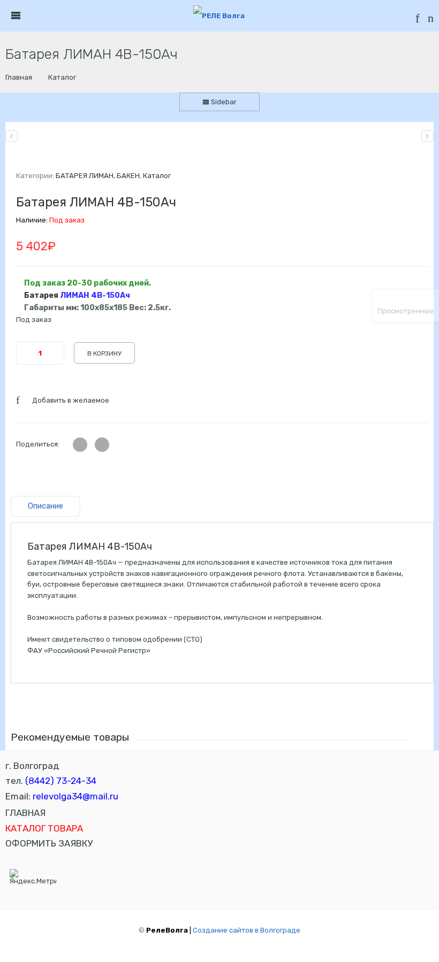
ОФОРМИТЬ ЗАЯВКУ (49, 843)
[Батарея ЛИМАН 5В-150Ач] (427, 136)
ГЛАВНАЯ (25, 812)
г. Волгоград (32, 765)
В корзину (104, 353)
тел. (50, 780)
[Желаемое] (417, 20)
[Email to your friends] (102, 444)
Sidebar (223, 102)
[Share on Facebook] (80, 444)
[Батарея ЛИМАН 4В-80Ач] (11, 136)
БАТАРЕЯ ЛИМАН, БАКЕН (98, 176)
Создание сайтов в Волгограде (246, 930)
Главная (18, 77)
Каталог (62, 77)
